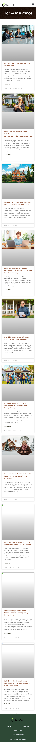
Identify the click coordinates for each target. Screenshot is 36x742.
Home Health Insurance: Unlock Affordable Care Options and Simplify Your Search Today (18, 270)
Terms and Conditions (18, 734)
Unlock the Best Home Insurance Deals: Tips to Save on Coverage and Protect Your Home (17, 683)
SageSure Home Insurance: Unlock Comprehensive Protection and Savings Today (16, 405)
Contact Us (26, 726)
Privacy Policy (18, 730)
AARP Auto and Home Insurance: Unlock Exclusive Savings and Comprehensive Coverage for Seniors (18, 134)
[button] (33, 4)
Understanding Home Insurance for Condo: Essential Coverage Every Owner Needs (17, 613)
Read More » (7, 84)
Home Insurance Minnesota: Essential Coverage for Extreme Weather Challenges (17, 476)
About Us (9, 726)
